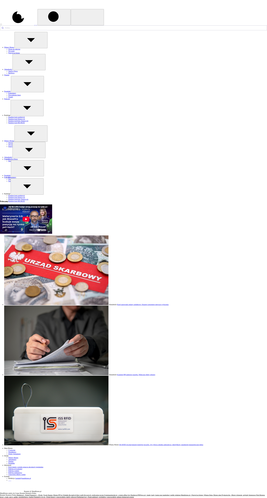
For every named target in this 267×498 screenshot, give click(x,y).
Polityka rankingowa (15, 473)
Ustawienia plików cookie (17, 474)
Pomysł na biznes (14, 53)
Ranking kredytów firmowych (18, 121)
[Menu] (87, 17)
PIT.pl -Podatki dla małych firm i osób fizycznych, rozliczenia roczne (81, 495)
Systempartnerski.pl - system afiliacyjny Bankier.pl (121, 495)
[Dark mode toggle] (17, 24)
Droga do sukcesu (14, 49)
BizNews (11, 73)
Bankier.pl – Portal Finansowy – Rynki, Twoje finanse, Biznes (37, 495)
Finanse (6, 75)
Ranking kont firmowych (16, 119)
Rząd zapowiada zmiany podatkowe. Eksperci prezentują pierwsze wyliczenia (143, 304)
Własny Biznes (9, 47)
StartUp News (13, 71)
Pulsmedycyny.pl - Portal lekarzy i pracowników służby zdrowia (55, 497)
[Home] (12, 8)
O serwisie (11, 450)
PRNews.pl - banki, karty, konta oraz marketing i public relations (159, 495)
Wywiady (11, 51)
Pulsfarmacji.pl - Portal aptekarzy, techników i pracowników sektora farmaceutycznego (105, 497)
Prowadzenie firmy (14, 95)
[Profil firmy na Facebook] (34, 24)
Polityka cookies (13, 471)
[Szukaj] (54, 17)
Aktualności (8, 69)
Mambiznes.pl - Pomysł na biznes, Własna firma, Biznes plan (201, 495)
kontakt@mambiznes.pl (23, 478)
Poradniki (7, 91)
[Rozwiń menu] (30, 40)
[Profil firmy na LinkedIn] (36, 24)
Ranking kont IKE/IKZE (16, 123)
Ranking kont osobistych (16, 117)
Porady (10, 97)
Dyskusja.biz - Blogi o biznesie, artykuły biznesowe (239, 495)
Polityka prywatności (15, 469)
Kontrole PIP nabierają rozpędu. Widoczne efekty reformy (136, 375)
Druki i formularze (14, 454)
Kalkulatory (12, 93)
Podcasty (7, 99)
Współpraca (12, 452)
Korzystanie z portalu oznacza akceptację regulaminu (25, 467)
